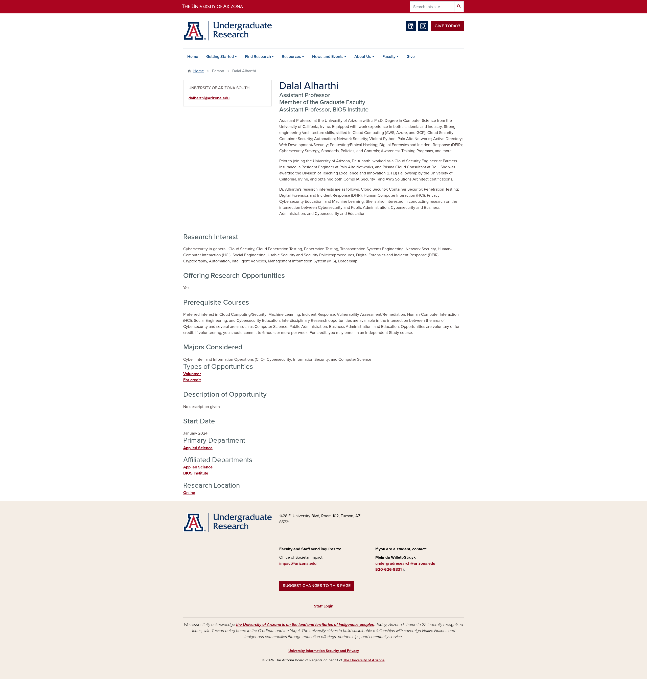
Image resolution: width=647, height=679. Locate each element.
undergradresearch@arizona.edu (405, 563)
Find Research (258, 56)
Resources (291, 56)
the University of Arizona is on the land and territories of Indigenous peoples (305, 624)
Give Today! (447, 26)
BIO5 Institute (195, 473)
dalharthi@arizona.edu (209, 98)
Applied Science (198, 447)
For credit (192, 379)
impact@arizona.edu (297, 563)
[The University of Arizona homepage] (216, 6)
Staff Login (323, 606)
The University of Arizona (364, 660)
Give (411, 56)
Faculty (389, 56)
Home (192, 56)
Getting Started (220, 56)
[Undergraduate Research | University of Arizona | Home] (227, 30)
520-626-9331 (388, 569)
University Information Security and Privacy (323, 651)
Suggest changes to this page (317, 585)
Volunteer (192, 373)
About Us (362, 56)
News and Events (327, 56)
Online (189, 492)
